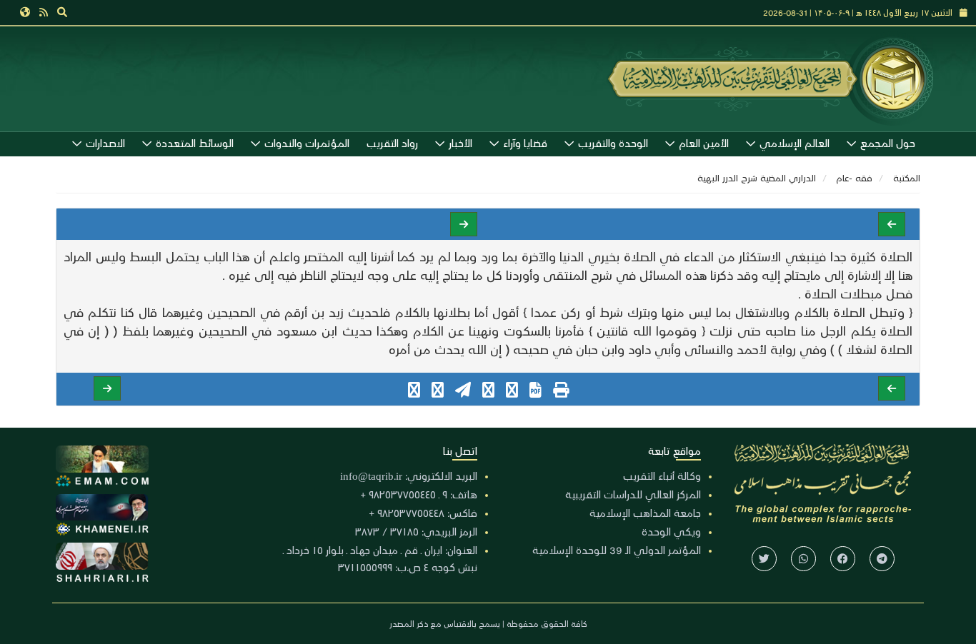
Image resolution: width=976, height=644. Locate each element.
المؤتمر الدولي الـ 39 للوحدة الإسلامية (616, 549)
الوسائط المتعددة (195, 142)
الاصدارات (105, 142)
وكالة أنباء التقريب (662, 475)
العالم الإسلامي (795, 142)
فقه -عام (854, 177)
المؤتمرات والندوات (306, 142)
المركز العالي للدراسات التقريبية (633, 494)
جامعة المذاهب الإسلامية (645, 512)
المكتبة (906, 177)
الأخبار (460, 142)
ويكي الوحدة (671, 531)
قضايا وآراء (525, 142)
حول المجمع (887, 142)
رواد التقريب (392, 142)
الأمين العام (704, 142)
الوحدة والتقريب (613, 142)
